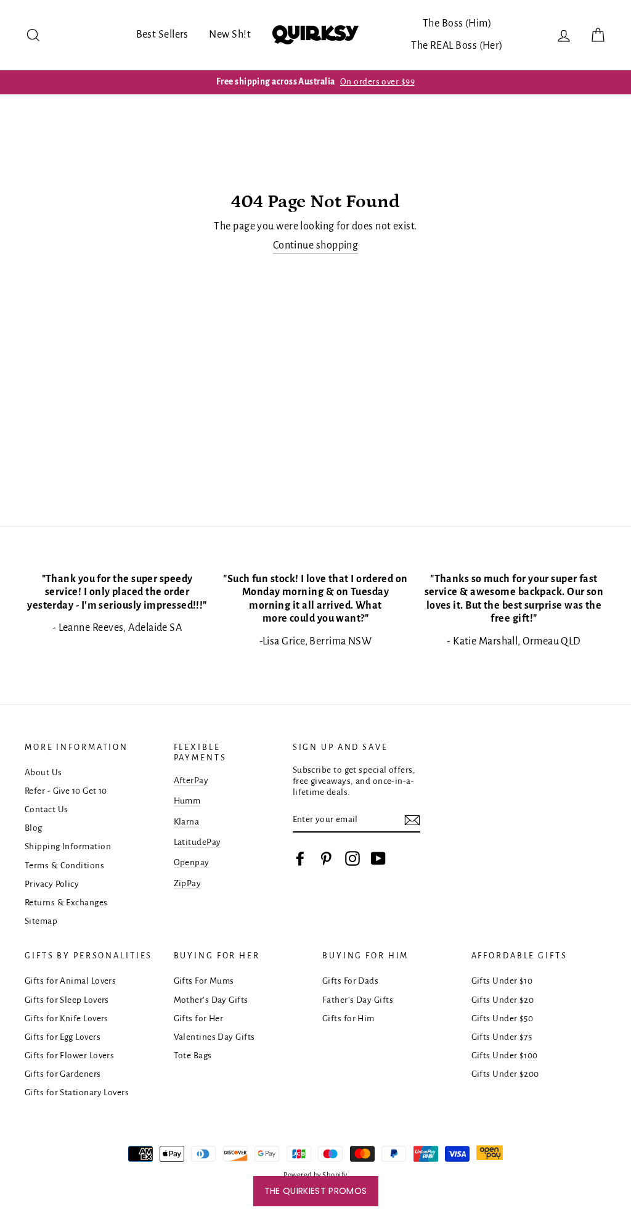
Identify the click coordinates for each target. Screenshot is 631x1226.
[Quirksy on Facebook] (300, 858)
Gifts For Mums (204, 980)
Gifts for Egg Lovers (62, 1037)
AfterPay (191, 780)
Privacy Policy (52, 884)
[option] (315, 82)
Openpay (192, 862)
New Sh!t (230, 34)
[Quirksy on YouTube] (378, 858)
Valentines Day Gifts (214, 1037)
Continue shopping (316, 245)
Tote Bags (193, 1055)
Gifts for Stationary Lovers (77, 1092)
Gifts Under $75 (501, 1037)
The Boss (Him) (457, 23)
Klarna (187, 821)
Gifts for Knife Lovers (66, 1018)
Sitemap (41, 921)
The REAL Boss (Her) (457, 45)
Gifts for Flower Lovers (69, 1055)
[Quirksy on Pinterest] (326, 858)
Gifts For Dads (350, 980)
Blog (34, 828)
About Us (43, 772)
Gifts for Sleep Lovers (67, 1000)
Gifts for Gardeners (63, 1074)
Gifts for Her (199, 1018)
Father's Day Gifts (357, 1000)
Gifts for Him (348, 1018)
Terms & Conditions (64, 865)
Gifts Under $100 (504, 1055)
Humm (187, 800)
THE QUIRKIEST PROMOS (315, 1191)
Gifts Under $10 (502, 980)
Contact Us (46, 809)
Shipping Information (68, 846)
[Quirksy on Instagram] (352, 858)
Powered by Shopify (315, 1175)
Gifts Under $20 (502, 1000)
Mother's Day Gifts (211, 1000)
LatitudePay (197, 842)
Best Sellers (162, 34)
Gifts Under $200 (505, 1074)
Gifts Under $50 (502, 1018)
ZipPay (188, 883)
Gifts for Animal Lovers (70, 980)
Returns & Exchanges (66, 902)
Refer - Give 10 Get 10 (66, 791)
